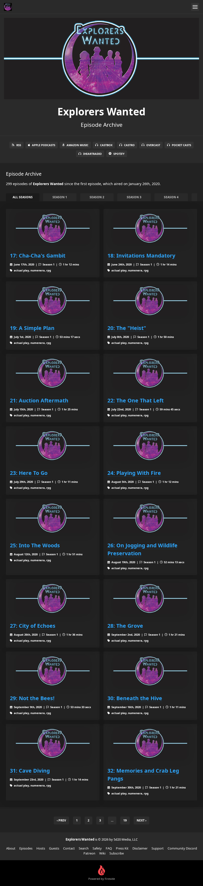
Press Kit (122, 848)
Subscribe (116, 853)
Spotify (119, 154)
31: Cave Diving (30, 770)
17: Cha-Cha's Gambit (37, 255)
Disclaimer (140, 848)
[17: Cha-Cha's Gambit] (53, 228)
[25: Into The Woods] (53, 518)
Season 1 (59, 197)
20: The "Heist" (126, 327)
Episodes (25, 848)
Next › (141, 820)
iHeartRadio (92, 154)
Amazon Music (77, 145)
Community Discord (182, 848)
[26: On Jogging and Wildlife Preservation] (150, 518)
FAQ (109, 848)
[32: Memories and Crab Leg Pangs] (150, 743)
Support (158, 848)
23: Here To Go (29, 472)
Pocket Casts (181, 145)
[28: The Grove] (150, 598)
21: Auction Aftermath (39, 400)
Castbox (106, 145)
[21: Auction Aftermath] (53, 373)
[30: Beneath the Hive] (150, 671)
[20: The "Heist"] (150, 300)
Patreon (89, 853)
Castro (129, 145)
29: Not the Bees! (32, 698)
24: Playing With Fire (134, 472)
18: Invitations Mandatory (141, 255)
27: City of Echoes (32, 625)
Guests (54, 848)
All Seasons (23, 197)
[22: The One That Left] (150, 373)
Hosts (40, 848)
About (10, 848)
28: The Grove (125, 625)
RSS (18, 145)
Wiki (102, 853)
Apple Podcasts (43, 145)
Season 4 (171, 197)
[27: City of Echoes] (53, 598)
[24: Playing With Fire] (150, 445)
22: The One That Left (135, 400)
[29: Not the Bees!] (53, 671)
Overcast (153, 145)
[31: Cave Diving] (53, 743)
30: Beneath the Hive (134, 698)
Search (84, 848)
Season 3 (134, 197)
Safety (97, 848)
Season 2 (97, 197)
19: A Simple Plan (32, 327)
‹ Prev (61, 820)
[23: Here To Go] (53, 445)
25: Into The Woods (35, 545)
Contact (69, 848)
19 (125, 820)
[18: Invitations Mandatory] (150, 228)
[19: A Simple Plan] (53, 300)
